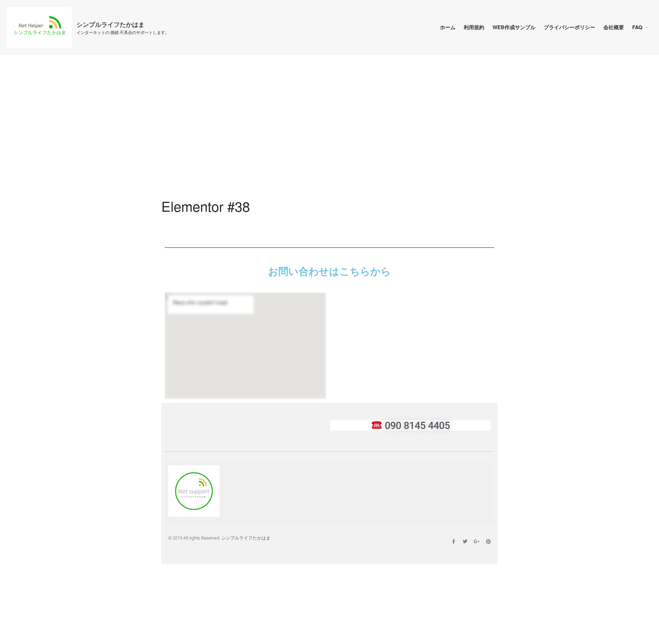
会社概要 (613, 27)
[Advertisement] (329, 146)
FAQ (637, 27)
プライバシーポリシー (569, 27)
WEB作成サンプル (514, 27)
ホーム (447, 27)
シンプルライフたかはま (110, 24)
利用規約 (474, 27)
